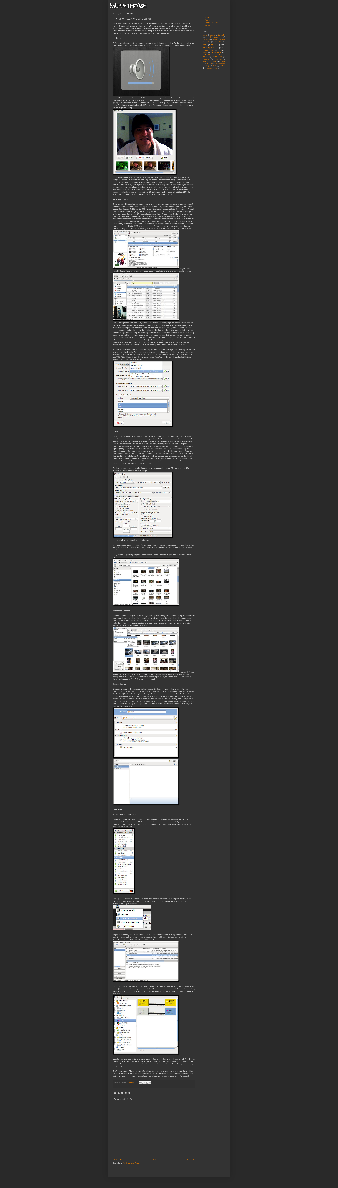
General (217, 42)
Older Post (190, 1159)
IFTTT (214, 44)
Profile (207, 17)
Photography (217, 57)
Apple (205, 35)
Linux (127, 1086)
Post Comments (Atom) (131, 1163)
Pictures (207, 20)
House (205, 45)
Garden (207, 42)
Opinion (219, 54)
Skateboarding (220, 63)
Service (209, 63)
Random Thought (209, 61)
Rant (223, 61)
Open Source (207, 54)
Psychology (218, 59)
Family (215, 39)
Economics (206, 39)
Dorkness (214, 37)
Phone (205, 57)
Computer (122, 1086)
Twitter (222, 66)
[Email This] (140, 1082)
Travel (214, 66)
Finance (222, 39)
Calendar (212, 35)
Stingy (207, 66)
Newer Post (118, 1159)
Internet (205, 50)
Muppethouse (216, 52)
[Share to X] (145, 1082)
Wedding (209, 68)
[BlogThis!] (142, 1082)
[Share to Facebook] (147, 1082)
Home (154, 1159)
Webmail (208, 25)
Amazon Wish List (211, 23)
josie (213, 50)
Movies (205, 52)
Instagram (208, 47)
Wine (216, 68)
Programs (206, 59)
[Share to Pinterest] (150, 1082)
